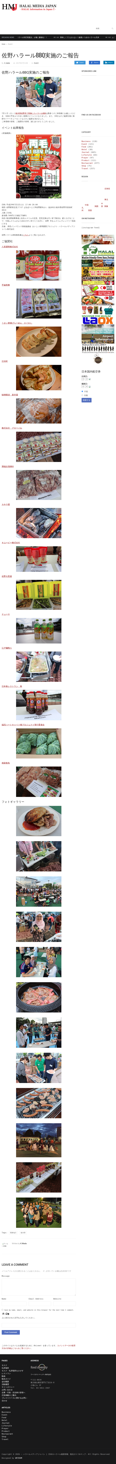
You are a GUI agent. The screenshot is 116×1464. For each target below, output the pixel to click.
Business (86, 141)
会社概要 (5, 1382)
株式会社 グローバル (12, 428)
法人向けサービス (10, 22)
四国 (90, 210)
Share (96, 62)
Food (84, 147)
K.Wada (7, 63)
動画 (50, 15)
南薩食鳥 (6, 763)
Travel (85, 168)
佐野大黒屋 (7, 576)
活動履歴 (5, 1384)
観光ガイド (27, 15)
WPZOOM (18, 1458)
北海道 (107, 189)
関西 (96, 206)
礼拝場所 (5, 1368)
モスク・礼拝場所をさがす (12, 1371)
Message (6, 1276)
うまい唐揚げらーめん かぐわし (17, 323)
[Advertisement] (99, 93)
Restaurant (87, 163)
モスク (4, 1365)
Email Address (36, 1299)
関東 (106, 206)
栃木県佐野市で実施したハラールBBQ (31, 113)
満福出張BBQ (8, 466)
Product (85, 160)
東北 (106, 199)
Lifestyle (87, 155)
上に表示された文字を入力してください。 (19, 1318)
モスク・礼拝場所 (10, 15)
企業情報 (96, 15)
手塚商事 (6, 285)
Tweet (81, 62)
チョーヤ (6, 614)
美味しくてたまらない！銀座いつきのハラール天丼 (43, 37)
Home (3, 44)
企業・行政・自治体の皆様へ (13, 1392)
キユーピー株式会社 (11, 542)
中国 (86, 205)
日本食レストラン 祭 (12, 686)
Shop (84, 166)
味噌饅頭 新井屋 (10, 395)
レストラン (40, 15)
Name (4, 1299)
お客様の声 (27, 22)
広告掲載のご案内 (9, 1395)
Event (36, 63)
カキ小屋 (6, 504)
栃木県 (23, 1233)
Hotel (84, 149)
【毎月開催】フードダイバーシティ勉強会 (72, 15)
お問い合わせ (7, 1390)
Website (57, 1299)
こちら (26, 235)
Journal (85, 152)
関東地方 (13, 1233)
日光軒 (5, 361)
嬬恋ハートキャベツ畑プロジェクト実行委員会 (23, 725)
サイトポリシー (8, 1387)
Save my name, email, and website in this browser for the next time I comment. (39, 1310)
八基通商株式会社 (10, 246)
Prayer (85, 158)
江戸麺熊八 (7, 648)
